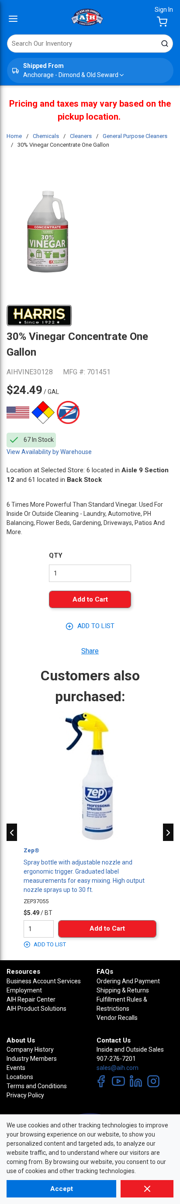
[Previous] (12, 832)
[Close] (147, 1188)
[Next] (168, 832)
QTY (55, 555)
